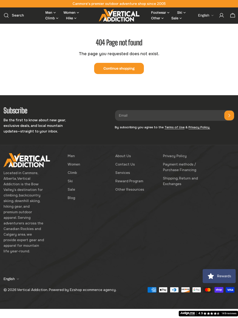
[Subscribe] (229, 115)
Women (74, 164)
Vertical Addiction (32, 290)
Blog (71, 198)
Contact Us (125, 164)
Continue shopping (119, 68)
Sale (71, 189)
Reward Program (129, 181)
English (203, 15)
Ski (70, 181)
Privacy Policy (175, 156)
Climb (72, 172)
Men (71, 156)
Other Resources (129, 189)
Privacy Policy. (199, 127)
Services (122, 172)
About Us (123, 156)
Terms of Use (175, 127)
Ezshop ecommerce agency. (93, 290)
